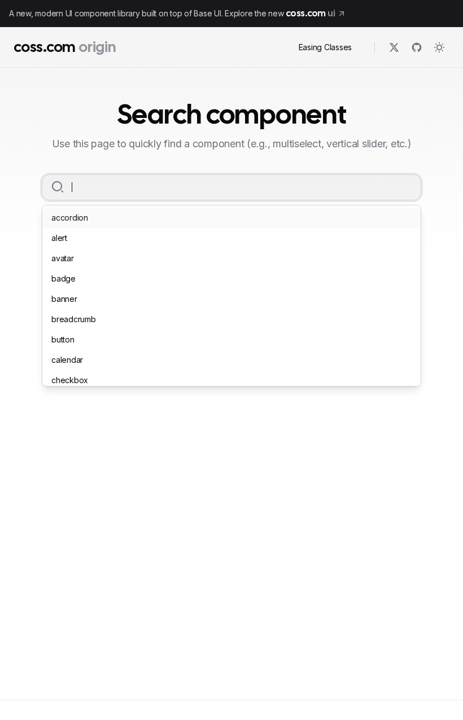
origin (97, 46)
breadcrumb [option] (73, 319)
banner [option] (64, 299)
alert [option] (59, 238)
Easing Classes (325, 47)
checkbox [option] (69, 380)
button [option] (63, 339)
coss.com (44, 46)
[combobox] (235, 187)
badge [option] (63, 278)
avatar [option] (62, 258)
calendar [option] (67, 360)
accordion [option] (69, 217)
